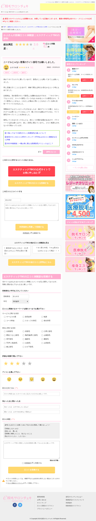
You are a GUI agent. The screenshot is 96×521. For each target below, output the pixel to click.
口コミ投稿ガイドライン (15, 483)
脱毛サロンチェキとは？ (74, 497)
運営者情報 (41, 497)
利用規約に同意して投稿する (31, 227)
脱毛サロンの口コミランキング (17, 27)
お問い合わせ (41, 500)
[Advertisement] (67, 6)
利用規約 (26, 233)
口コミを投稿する (31, 470)
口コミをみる (73, 80)
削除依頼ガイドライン (73, 506)
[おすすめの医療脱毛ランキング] (80, 255)
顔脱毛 (7, 72)
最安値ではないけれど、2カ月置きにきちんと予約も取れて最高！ (16, 250)
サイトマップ (41, 503)
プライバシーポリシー (44, 509)
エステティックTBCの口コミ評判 (37, 27)
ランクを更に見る (81, 168)
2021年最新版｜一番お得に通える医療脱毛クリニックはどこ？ (29, 143)
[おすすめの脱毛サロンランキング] (80, 239)
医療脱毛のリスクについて (75, 500)
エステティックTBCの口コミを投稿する (32, 183)
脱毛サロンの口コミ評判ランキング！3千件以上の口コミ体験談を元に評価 (31, 138)
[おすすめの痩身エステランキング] (80, 270)
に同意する (33, 463)
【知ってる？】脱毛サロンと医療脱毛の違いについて (26, 133)
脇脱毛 (24, 72)
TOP (4, 27)
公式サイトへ (86, 80)
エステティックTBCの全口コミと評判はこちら (31, 262)
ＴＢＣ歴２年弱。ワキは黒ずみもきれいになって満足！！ (47, 249)
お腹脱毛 (15, 72)
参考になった (51, 152)
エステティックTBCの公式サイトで (31, 171)
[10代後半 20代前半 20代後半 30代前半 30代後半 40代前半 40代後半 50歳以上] (20, 301)
